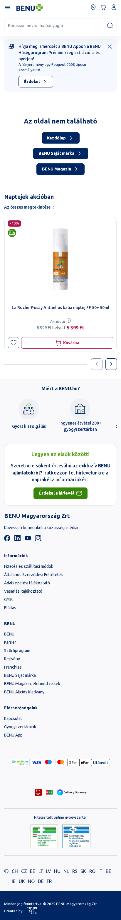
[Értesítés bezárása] (110, 46)
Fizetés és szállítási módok (28, 566)
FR (49, 881)
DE (41, 881)
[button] (13, 343)
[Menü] (7, 7)
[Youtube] (28, 539)
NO (31, 881)
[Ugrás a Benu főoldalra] (29, 7)
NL (66, 871)
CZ (24, 871)
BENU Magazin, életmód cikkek (32, 683)
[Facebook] (7, 539)
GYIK (8, 599)
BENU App (13, 735)
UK (22, 881)
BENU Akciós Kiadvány (24, 692)
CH (15, 871)
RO (92, 871)
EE (32, 871)
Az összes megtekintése (27, 207)
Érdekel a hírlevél (56, 493)
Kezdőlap (56, 138)
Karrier (10, 642)
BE (108, 871)
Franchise (13, 667)
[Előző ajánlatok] (96, 364)
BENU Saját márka (56, 153)
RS (75, 871)
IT (100, 871)
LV (48, 871)
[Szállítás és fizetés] (20, 762)
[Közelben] (93, 7)
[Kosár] (103, 7)
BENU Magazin (56, 169)
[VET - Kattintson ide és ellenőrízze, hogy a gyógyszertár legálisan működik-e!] (76, 837)
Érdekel (32, 81)
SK (83, 871)
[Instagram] (38, 539)
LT (40, 871)
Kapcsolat (13, 718)
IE (14, 881)
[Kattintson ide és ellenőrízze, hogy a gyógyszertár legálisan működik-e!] (44, 837)
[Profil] (114, 7)
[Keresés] (110, 25)
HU (57, 871)
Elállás (10, 607)
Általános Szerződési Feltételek (33, 574)
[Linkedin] (17, 539)
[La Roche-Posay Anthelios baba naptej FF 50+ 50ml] (60, 259)
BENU (9, 634)
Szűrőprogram (17, 650)
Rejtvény (12, 658)
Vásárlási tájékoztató (23, 591)
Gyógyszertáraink (20, 726)
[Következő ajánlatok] (111, 364)
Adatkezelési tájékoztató (27, 583)
